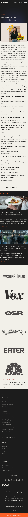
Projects (4, 395)
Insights (4, 442)
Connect (4, 461)
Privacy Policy (14, 507)
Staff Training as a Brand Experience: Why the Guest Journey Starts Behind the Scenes (13, 248)
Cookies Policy (8, 507)
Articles (3, 14)
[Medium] (17, 480)
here (22, 500)
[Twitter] (22, 480)
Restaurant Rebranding (8, 437)
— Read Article (4, 226)
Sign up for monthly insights (14, 515)
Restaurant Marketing (8, 417)
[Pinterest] (14, 480)
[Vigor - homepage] (5, 2)
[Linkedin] (11, 480)
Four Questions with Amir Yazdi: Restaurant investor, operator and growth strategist (11, 214)
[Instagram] (6, 480)
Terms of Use (19, 507)
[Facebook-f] (19, 480)
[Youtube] (9, 480)
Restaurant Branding (5, 398)
